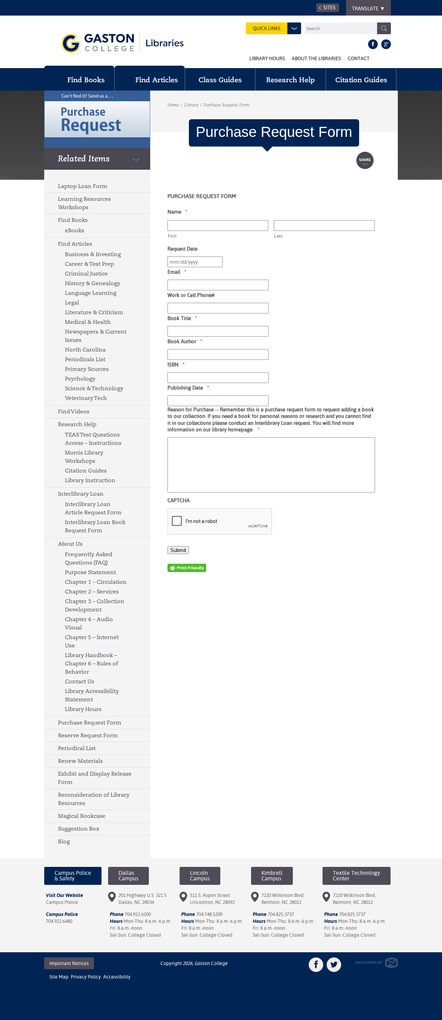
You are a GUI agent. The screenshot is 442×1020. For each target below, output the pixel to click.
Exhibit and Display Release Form (95, 777)
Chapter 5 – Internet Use (92, 641)
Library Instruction (90, 480)
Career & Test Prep (89, 264)
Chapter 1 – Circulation (96, 582)
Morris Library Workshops (84, 456)
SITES (329, 7)
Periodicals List (85, 359)
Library (191, 104)
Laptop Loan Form (82, 186)
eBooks (74, 230)
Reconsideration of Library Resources (93, 799)
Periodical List (77, 748)
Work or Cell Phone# (190, 295)
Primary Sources (87, 369)
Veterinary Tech (86, 398)
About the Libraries (316, 58)
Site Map (58, 977)
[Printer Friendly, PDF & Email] (186, 567)
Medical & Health (88, 322)
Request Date (182, 249)
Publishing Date (188, 387)
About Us (70, 544)
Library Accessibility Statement (92, 695)
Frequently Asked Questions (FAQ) (88, 558)
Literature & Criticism (94, 312)
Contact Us (79, 681)
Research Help (77, 424)
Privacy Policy (86, 977)
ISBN (176, 364)
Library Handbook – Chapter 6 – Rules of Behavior (91, 663)
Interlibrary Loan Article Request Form (93, 508)
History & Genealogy (92, 283)
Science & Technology (94, 388)
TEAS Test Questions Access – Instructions (93, 438)
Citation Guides (86, 470)
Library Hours (267, 58)
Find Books (73, 220)
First (172, 236)
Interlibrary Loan (81, 493)
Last (278, 236)
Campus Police (62, 902)
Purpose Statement (90, 572)
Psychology (80, 378)
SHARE (365, 160)
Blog (64, 841)
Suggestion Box (78, 828)
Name (177, 211)
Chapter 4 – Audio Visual (89, 623)
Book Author (184, 341)
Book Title (182, 318)
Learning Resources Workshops (84, 203)
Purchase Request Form (89, 722)
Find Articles (75, 244)
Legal (72, 302)
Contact (358, 58)
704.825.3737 (281, 914)
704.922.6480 (59, 921)
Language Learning (90, 293)
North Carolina (85, 349)
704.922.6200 (138, 914)
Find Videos (73, 411)
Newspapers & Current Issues (95, 335)
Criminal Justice (86, 273)
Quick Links (266, 28)
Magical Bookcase (81, 816)
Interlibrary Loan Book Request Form (95, 526)
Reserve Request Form (88, 735)
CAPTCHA (178, 500)
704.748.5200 (209, 914)
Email (176, 272)
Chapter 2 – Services (92, 591)
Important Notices (69, 963)
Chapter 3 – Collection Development (94, 605)
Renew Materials (80, 761)
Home (173, 104)
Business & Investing (93, 254)
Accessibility (117, 977)
